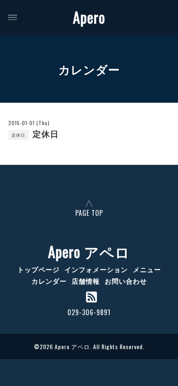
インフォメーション (96, 269)
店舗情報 (86, 281)
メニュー (147, 269)
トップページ (38, 269)
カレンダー (49, 281)
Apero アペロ (89, 251)
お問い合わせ (126, 281)
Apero (89, 17)
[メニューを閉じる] (89, 193)
